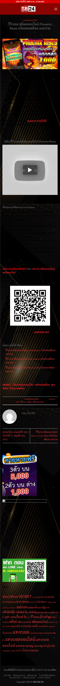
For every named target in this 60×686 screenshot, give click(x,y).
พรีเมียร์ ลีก (22, 612)
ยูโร (29, 617)
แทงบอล (21, 632)
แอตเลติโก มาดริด (8, 651)
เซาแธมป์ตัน (43, 626)
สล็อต (29, 402)
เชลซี (34, 626)
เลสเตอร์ (51, 626)
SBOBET (25, 596)
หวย (7, 626)
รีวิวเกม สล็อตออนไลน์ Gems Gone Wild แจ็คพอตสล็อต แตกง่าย (44, 436)
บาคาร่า (32, 602)
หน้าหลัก (7, 675)
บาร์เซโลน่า (41, 601)
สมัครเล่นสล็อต (42, 384)
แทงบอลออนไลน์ (20, 639)
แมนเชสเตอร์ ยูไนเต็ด (44, 645)
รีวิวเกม (23, 402)
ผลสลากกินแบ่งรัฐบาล (38, 607)
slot (34, 597)
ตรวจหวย (49, 596)
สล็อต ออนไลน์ (24, 621)
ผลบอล (21, 607)
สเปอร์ (51, 622)
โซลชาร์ (19, 650)
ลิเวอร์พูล (45, 617)
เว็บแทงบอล (7, 632)
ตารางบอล (22, 601)
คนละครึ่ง (40, 597)
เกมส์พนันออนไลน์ (30, 20)
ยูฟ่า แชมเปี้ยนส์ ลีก (16, 617)
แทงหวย (20, 645)
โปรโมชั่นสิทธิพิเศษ (47, 675)
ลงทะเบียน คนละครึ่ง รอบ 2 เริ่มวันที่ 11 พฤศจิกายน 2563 (16, 436)
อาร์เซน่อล (26, 626)
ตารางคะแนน (9, 601)
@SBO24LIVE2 (41, 332)
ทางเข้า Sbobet (44, 677)
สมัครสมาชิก (32, 675)
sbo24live (10, 596)
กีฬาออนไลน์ (15, 677)
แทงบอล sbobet (36, 633)
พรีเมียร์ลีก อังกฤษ (36, 612)
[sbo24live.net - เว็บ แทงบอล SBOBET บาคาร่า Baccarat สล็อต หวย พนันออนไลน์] (28, 9)
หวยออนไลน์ (15, 626)
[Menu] (56, 9)
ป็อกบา (13, 608)
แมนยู (29, 645)
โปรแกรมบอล (30, 650)
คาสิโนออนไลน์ (29, 677)
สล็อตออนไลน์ (38, 402)
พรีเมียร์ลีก (8, 612)
